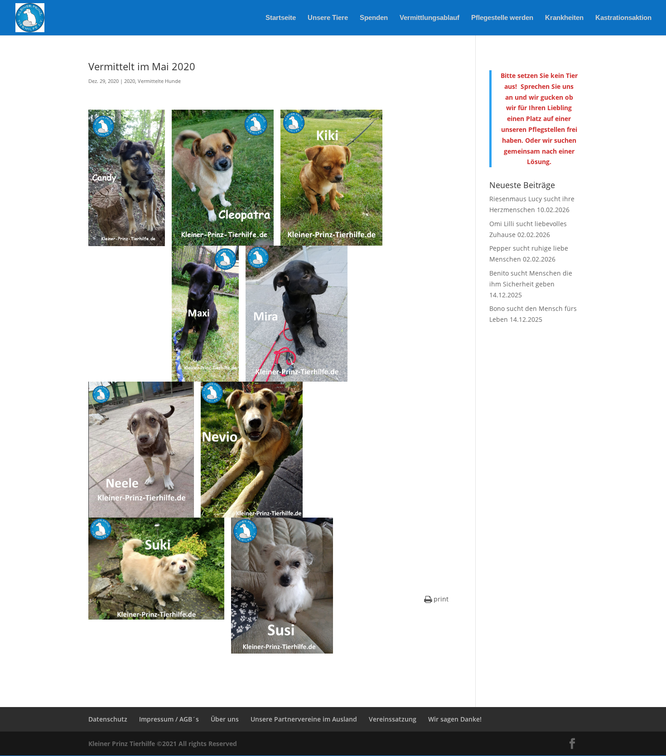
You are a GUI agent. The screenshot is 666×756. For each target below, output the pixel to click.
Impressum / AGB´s (169, 719)
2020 (129, 81)
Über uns (225, 719)
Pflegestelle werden (502, 18)
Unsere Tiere (328, 18)
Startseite (280, 18)
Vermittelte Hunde (159, 81)
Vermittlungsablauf (429, 18)
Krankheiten (564, 18)
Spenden (374, 18)
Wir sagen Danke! (455, 719)
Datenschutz (107, 719)
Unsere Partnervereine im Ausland (304, 719)
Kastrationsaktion (623, 18)
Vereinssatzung (392, 719)
